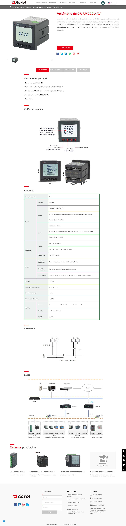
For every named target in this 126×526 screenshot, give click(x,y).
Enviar (50, 512)
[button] (52, 3)
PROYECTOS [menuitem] (72, 3)
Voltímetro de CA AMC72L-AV (54, 7)
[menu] (67, 3)
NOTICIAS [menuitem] (83, 3)
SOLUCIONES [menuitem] (62, 3)
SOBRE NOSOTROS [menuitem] (41, 3)
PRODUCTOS (20, 7)
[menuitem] (52, 3)
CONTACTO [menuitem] (93, 3)
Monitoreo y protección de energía (35, 7)
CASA (13, 7)
